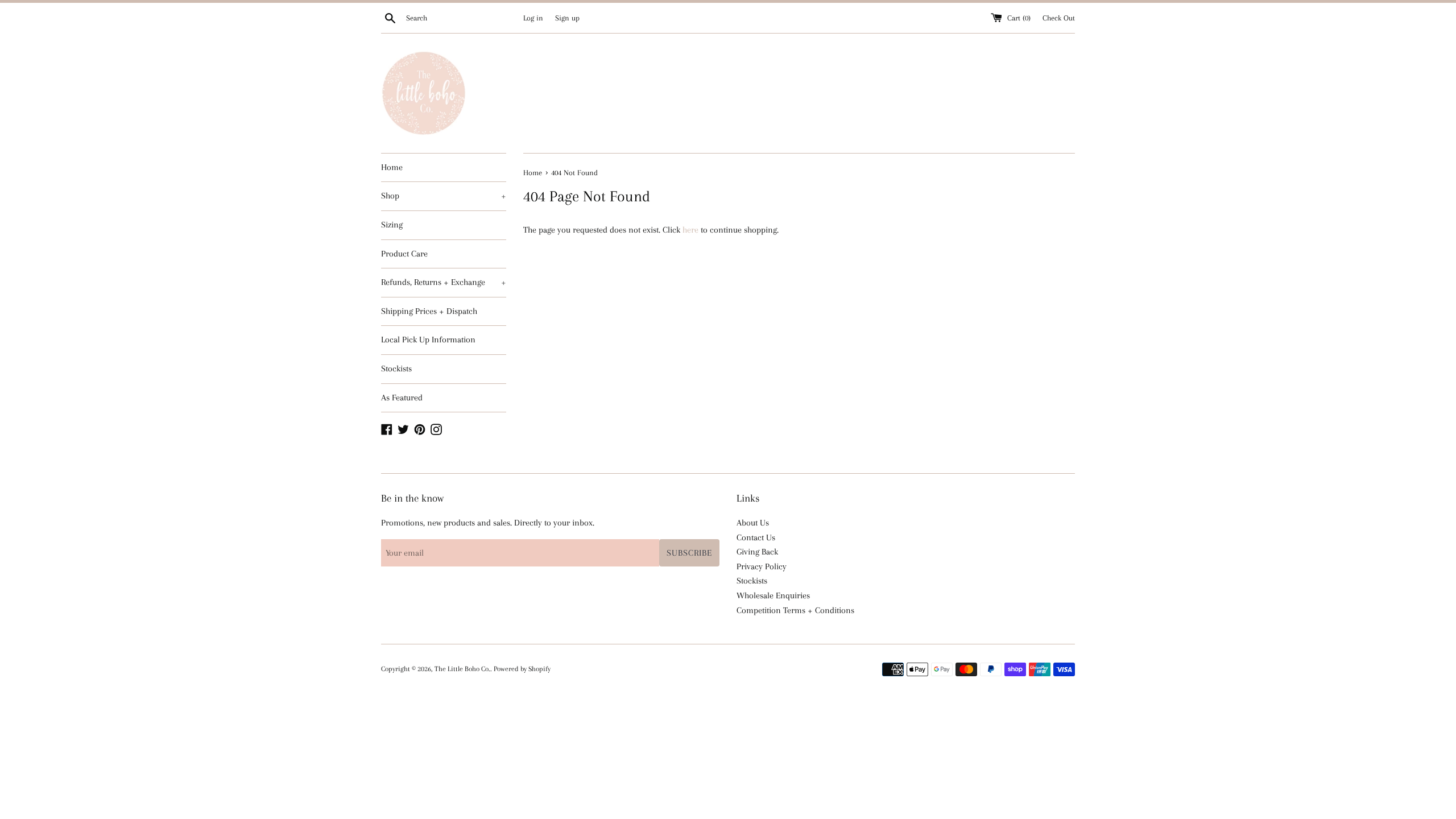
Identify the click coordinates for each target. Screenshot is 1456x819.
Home (392, 167)
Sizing (392, 225)
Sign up (567, 18)
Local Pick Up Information (428, 339)
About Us (753, 523)
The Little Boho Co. (462, 669)
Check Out (1059, 18)
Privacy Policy (762, 566)
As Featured (402, 397)
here (690, 230)
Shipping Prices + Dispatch (429, 311)
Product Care (404, 254)
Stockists (396, 368)
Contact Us (756, 537)
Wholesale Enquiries (773, 595)
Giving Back (757, 552)
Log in (533, 18)
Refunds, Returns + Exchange (443, 282)
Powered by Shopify (522, 669)
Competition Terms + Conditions (795, 610)
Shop (443, 196)
